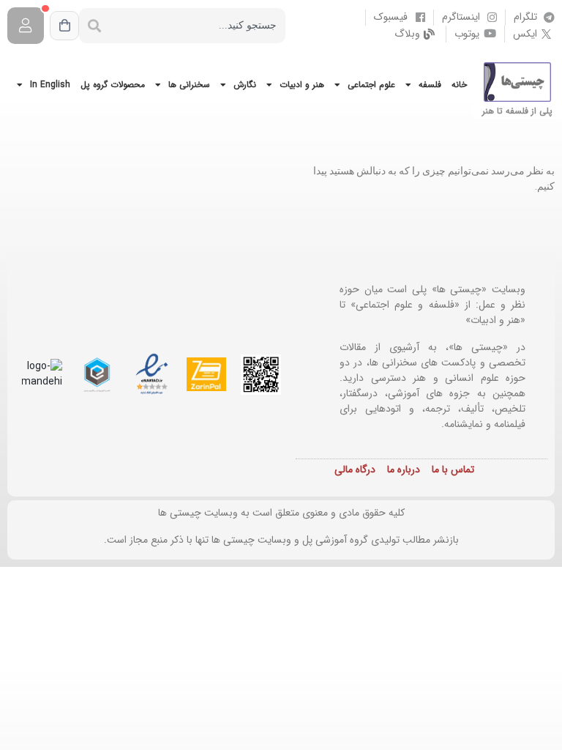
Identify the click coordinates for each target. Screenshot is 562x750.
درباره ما (403, 469)
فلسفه (430, 85)
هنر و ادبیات (302, 85)
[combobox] (197, 25)
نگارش (244, 85)
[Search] (94, 25)
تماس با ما (453, 469)
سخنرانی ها (189, 85)
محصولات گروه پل (112, 85)
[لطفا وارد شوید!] (25, 25)
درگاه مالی (354, 469)
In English (50, 85)
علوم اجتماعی (371, 85)
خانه (459, 85)
